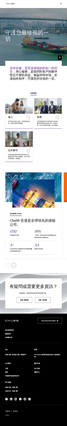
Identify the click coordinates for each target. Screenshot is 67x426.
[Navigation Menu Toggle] (61, 4)
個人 (6, 349)
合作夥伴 (8, 363)
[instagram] (29, 399)
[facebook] (6, 399)
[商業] (57, 117)
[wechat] (15, 399)
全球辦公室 (8, 337)
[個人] (28, 117)
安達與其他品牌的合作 (12, 376)
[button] (7, 265)
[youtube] (25, 399)
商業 (35, 349)
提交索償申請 (9, 330)
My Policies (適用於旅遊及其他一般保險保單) (47, 356)
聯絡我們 (8, 333)
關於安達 (37, 363)
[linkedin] (11, 399)
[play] (60, 57)
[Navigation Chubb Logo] (10, 4)
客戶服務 (8, 382)
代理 (6, 368)
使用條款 (15, 411)
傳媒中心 (37, 372)
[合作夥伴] (28, 150)
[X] (20, 399)
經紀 (6, 372)
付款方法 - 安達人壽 (11, 391)
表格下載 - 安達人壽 (11, 387)
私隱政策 (7, 411)
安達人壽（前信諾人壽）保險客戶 (15, 354)
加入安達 (37, 368)
